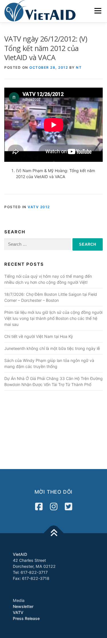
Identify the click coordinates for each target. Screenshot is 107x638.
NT (79, 67)
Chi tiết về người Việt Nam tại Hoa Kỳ (38, 336)
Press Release (26, 618)
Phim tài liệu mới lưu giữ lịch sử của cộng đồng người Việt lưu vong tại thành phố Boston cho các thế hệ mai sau (53, 318)
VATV (18, 612)
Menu (98, 10)
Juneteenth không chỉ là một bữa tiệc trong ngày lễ (52, 348)
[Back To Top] (53, 533)
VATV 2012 (39, 207)
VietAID (20, 554)
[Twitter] (68, 506)
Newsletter (23, 606)
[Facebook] (39, 506)
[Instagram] (53, 506)
